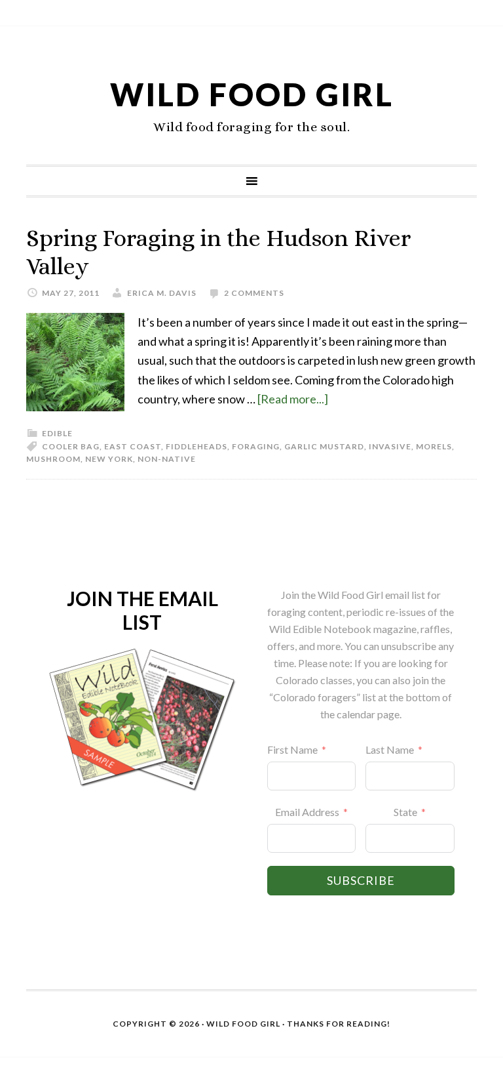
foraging (256, 446)
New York (109, 459)
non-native (167, 459)
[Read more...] (292, 399)
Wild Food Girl (252, 94)
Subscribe (361, 880)
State (405, 812)
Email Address (307, 812)
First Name (292, 749)
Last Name (389, 749)
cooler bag (71, 446)
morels (434, 446)
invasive (390, 446)
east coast (132, 446)
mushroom (53, 459)
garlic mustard (324, 446)
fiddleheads (196, 446)
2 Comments (254, 293)
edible (57, 433)
